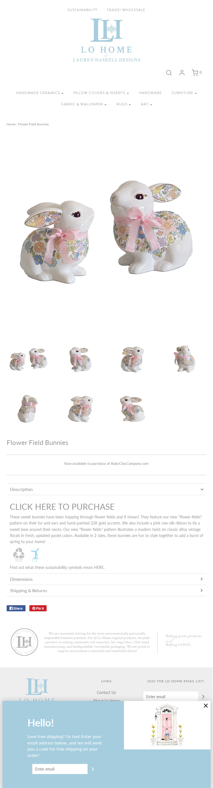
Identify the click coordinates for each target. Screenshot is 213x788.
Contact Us (106, 692)
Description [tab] (21, 489)
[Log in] (182, 72)
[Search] (169, 72)
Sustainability (82, 9)
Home (11, 124)
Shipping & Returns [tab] (28, 590)
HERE (99, 567)
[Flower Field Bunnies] (28, 359)
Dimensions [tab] (21, 579)
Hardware (150, 92)
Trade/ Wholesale (126, 9)
